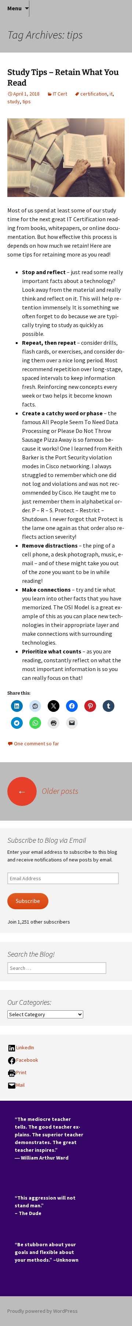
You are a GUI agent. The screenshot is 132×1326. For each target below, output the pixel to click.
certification (93, 93)
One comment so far (36, 743)
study (13, 101)
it (111, 93)
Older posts (47, 791)
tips (26, 101)
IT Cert (60, 93)
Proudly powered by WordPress (42, 1311)
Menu (14, 8)
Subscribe (28, 900)
